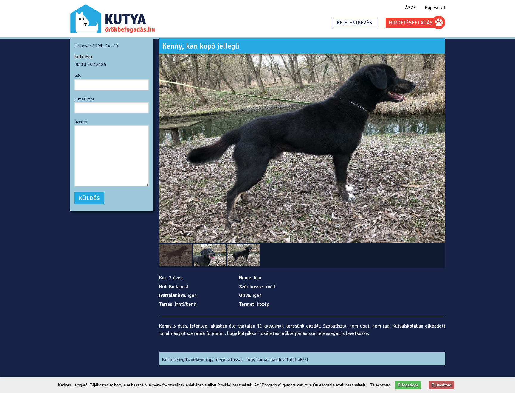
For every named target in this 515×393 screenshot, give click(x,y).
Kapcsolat (435, 8)
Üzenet (80, 121)
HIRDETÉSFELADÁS (411, 23)
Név (77, 76)
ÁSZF (410, 8)
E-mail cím (84, 99)
